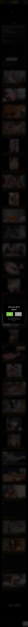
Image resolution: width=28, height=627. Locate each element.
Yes (10, 314)
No (18, 314)
